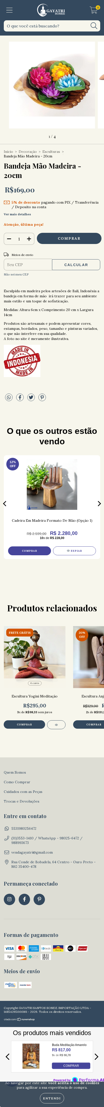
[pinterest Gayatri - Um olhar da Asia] (39, 899)
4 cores (34, 683)
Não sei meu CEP (16, 274)
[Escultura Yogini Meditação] (56, 724)
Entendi (52, 1098)
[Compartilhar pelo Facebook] (20, 399)
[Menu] (9, 10)
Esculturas (51, 151)
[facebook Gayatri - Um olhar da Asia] (24, 899)
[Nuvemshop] (19, 1020)
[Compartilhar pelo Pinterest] (42, 399)
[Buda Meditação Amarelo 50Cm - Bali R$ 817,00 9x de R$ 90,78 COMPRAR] (31, 1067)
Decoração (28, 151)
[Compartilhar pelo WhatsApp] (9, 398)
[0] (94, 11)
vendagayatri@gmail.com (32, 852)
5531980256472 (23, 828)
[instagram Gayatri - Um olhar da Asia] (9, 899)
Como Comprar (17, 782)
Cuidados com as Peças (23, 791)
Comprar (24, 724)
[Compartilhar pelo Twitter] (31, 399)
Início (8, 151)
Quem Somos (15, 772)
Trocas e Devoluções (21, 801)
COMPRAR (71, 1065)
